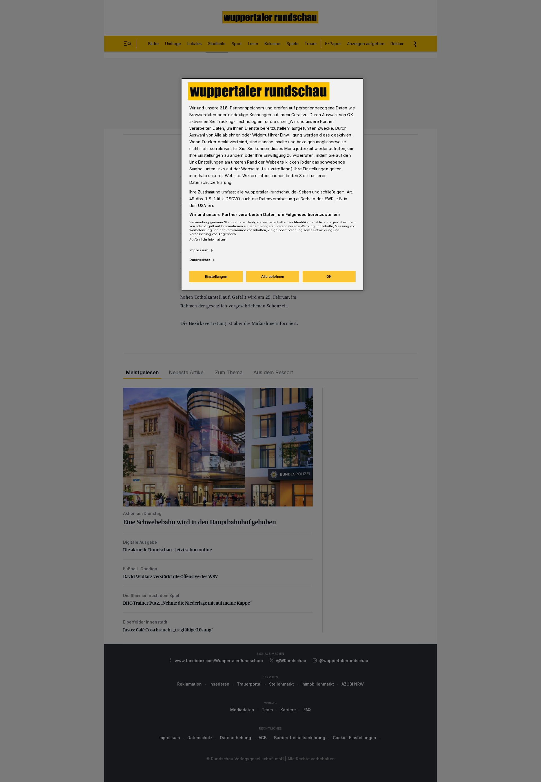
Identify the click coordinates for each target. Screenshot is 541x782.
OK (329, 276)
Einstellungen (216, 276)
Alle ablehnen (272, 276)
